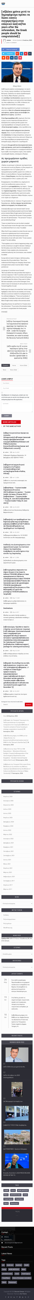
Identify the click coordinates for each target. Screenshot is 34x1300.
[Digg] (12, 58)
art (3, 1265)
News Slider (13, 370)
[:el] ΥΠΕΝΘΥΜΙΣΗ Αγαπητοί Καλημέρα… (15, 1149)
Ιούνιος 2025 (7, 813)
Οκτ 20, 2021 (15, 532)
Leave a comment (11, 42)
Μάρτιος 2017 (7, 889)
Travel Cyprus (8, 1199)
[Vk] (16, 58)
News (4, 370)
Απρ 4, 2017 (15, 612)
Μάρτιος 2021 (7, 872)
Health (6, 1190)
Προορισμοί (14, 1203)
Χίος (4, 716)
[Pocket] (20, 58)
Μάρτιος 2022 (7, 834)
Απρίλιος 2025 (7, 817)
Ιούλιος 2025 (7, 809)
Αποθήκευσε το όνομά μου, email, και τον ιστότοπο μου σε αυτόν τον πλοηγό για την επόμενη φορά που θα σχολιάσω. (15, 397)
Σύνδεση (6, 915)
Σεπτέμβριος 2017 (9, 881)
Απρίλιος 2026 (7, 796)
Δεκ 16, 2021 (16, 452)
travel (25, 1195)
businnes (18, 1265)
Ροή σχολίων (7, 923)
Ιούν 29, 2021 (16, 507)
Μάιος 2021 (7, 864)
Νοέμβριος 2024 (8, 826)
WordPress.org (7, 927)
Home (14, 365)
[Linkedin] (21, 53)
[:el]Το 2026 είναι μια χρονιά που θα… (14, 1067)
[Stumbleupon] (7, 58)
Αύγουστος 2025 (8, 805)
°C (19, 1212)
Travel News (19, 1199)
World (6, 1203)
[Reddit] (3, 58)
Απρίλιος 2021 (7, 868)
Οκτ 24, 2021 (15, 691)
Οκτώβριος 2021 (8, 851)
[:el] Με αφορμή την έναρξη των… (13, 1101)
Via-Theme (23, 1294)
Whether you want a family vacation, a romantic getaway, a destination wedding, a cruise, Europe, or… (16, 618)
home (13, 1190)
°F (16, 1212)
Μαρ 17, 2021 (16, 598)
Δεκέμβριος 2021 (8, 843)
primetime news (15, 1195)
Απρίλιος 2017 (7, 885)
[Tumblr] (30, 53)
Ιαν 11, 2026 (15, 477)
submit (6, 415)
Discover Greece (19, 1291)
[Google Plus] (17, 53)
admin (9, 40)
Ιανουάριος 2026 (8, 800)
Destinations (8, 608)
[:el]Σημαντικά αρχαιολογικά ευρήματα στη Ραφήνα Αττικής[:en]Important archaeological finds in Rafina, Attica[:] (14, 469)
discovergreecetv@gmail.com (13, 1242)
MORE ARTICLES (23, 1190)
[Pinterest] (25, 53)
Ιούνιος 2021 (7, 859)
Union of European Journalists (22, 1278)
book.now (10, 1265)
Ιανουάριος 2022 (8, 838)
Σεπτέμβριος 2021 (9, 855)
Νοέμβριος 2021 (8, 847)
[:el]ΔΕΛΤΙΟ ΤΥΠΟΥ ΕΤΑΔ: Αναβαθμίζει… (15, 1125)
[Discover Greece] (3, 3)
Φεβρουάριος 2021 (9, 876)
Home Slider (23, 365)
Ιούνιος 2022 (7, 830)
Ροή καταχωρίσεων (9, 919)
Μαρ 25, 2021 (16, 650)
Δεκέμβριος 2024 (8, 822)
